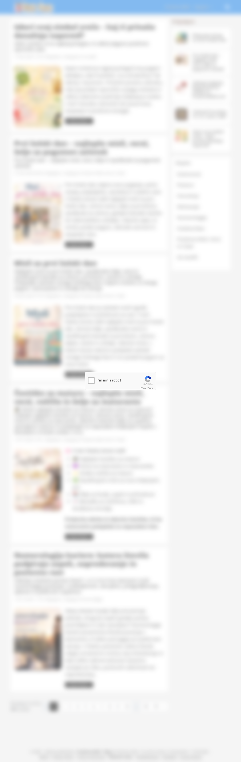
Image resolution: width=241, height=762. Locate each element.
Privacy (143, 388)
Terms (150, 388)
